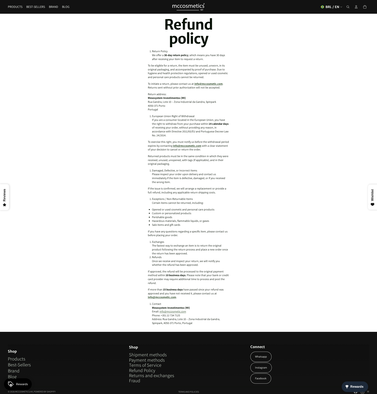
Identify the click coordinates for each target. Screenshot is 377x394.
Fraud (134, 380)
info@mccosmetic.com (208, 84)
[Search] (348, 7)
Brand (13, 371)
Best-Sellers (19, 364)
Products (16, 359)
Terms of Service (145, 365)
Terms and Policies (188, 391)
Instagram (261, 367)
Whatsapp (261, 356)
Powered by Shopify (45, 391)
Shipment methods (148, 354)
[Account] (356, 7)
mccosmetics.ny (24, 391)
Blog (12, 376)
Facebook (260, 378)
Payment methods (147, 360)
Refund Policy (142, 370)
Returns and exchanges (151, 375)
